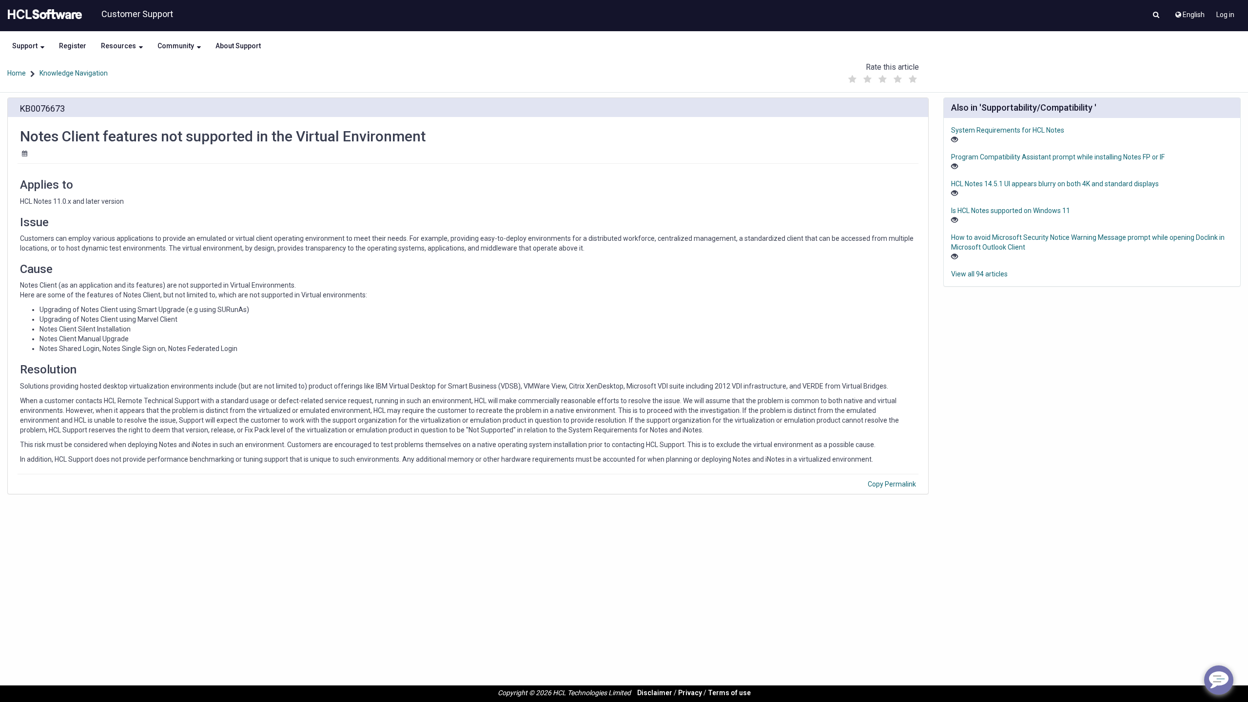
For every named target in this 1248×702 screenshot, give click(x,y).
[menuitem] (1189, 12)
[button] (1156, 15)
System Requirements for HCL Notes (1007, 130)
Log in (1225, 15)
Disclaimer (654, 693)
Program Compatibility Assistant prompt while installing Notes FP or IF (1058, 157)
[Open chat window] (1218, 680)
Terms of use (729, 693)
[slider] (883, 76)
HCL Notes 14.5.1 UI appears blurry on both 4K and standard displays (1055, 184)
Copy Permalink (892, 484)
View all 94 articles (979, 274)
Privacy (690, 693)
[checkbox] (852, 79)
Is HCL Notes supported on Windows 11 (1010, 210)
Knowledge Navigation (73, 73)
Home (16, 73)
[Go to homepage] (43, 14)
